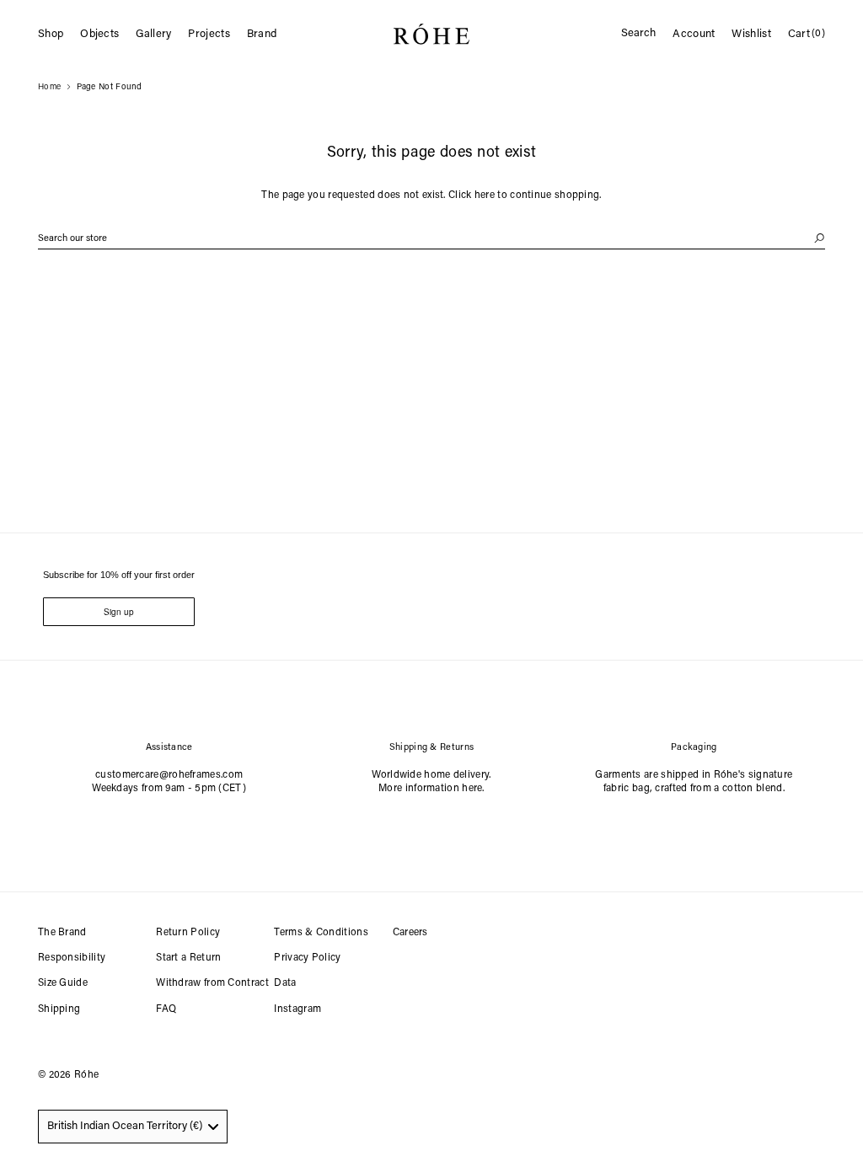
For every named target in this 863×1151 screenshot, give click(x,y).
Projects (208, 34)
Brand (262, 34)
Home (49, 87)
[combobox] (133, 1126)
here (484, 195)
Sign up (119, 612)
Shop (50, 34)
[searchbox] (431, 239)
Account (694, 34)
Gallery (153, 34)
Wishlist (751, 34)
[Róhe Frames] (431, 37)
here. (473, 789)
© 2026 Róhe (68, 1075)
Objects (99, 34)
